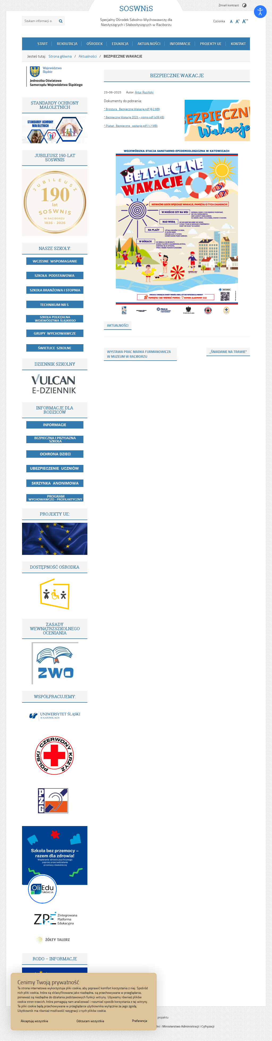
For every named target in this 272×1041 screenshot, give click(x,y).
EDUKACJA (120, 43)
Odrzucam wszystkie (90, 1021)
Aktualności (88, 56)
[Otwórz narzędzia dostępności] (260, 11)
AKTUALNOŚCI (149, 43)
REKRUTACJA (67, 43)
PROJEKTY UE (211, 43)
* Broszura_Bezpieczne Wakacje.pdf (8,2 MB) (132, 109)
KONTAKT (238, 43)
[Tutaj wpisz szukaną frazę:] (39, 20)
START (42, 43)
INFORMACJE (180, 43)
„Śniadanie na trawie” (228, 351)
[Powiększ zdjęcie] (217, 120)
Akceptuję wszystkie (34, 1021)
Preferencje (139, 1020)
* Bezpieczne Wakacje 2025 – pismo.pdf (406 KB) (134, 117)
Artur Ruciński (144, 92)
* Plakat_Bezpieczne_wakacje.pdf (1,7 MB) (131, 126)
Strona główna (60, 56)
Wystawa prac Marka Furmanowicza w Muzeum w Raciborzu (139, 354)
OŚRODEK (95, 43)
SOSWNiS (136, 8)
